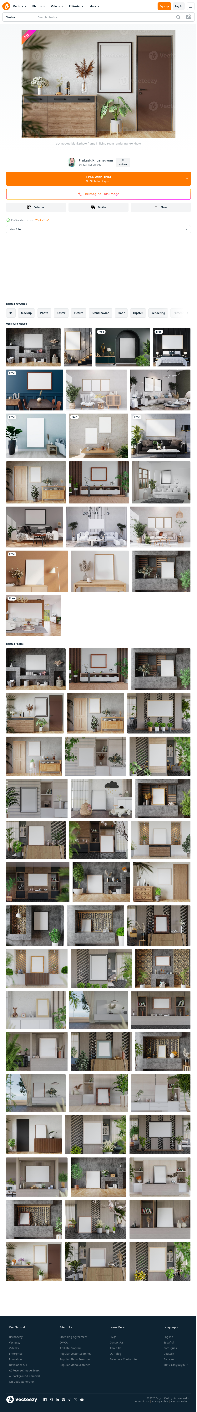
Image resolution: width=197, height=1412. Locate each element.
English (166, 1337)
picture (78, 313)
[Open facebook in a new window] (45, 1399)
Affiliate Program (70, 1348)
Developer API (18, 1365)
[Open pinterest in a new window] (63, 1399)
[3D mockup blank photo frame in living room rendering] (33, 347)
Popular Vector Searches (75, 1353)
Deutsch (166, 1353)
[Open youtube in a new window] (81, 1399)
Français (166, 1359)
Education (15, 1359)
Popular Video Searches (74, 1365)
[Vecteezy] (6, 6)
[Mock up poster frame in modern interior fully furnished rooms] (160, 390)
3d (11, 313)
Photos (37, 6)
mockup (26, 313)
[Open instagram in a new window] (51, 1399)
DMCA (63, 1342)
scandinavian (100, 313)
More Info (15, 229)
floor (121, 313)
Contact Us (116, 1342)
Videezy (13, 1348)
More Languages (172, 1364)
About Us (115, 1348)
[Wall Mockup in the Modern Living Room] (33, 615)
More (92, 6)
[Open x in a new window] (75, 1399)
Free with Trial (97, 179)
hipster (138, 313)
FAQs (112, 1337)
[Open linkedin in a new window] (57, 1399)
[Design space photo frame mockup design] (37, 571)
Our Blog (115, 1353)
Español (166, 1342)
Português (167, 1348)
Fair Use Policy (176, 1401)
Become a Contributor (123, 1359)
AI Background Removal (24, 1376)
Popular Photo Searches (74, 1359)
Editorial (74, 6)
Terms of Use (138, 1401)
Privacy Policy (157, 1401)
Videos (55, 6)
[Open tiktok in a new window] (69, 1399)
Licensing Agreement (73, 1337)
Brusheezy (15, 1337)
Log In (175, 6)
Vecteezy (14, 1342)
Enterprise (15, 1353)
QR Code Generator (21, 1381)
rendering (158, 313)
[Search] (175, 17)
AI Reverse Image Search (25, 1370)
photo (44, 313)
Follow (121, 164)
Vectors (18, 6)
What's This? (42, 220)
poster (61, 313)
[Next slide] (182, 313)
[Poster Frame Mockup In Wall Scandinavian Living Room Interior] (78, 347)
